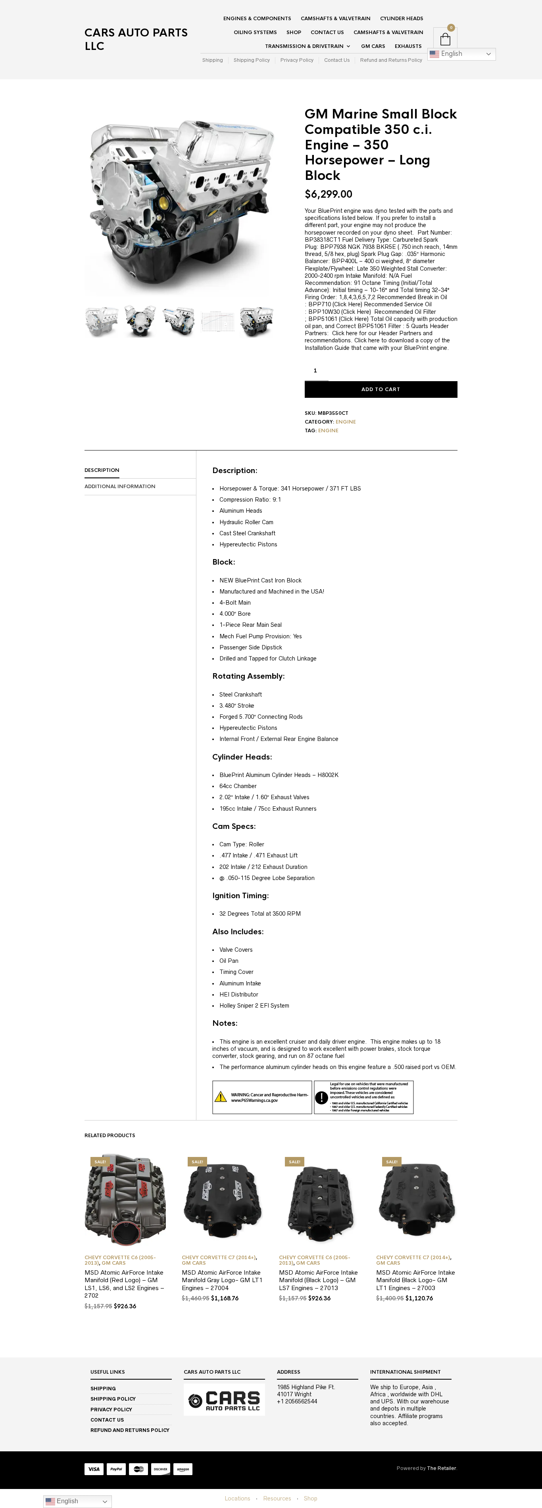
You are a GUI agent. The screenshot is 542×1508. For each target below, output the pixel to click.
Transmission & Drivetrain (304, 46)
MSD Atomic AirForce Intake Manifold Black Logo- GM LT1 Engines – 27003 (415, 1280)
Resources (277, 1498)
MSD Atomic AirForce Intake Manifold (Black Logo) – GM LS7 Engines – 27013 (318, 1280)
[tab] (140, 470)
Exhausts (408, 46)
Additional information (120, 486)
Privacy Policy (297, 60)
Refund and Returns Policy (391, 60)
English (450, 54)
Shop (293, 32)
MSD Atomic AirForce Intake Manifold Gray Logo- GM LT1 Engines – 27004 (222, 1280)
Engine (346, 422)
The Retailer (441, 1468)
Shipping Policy (252, 60)
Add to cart (380, 389)
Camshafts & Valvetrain (336, 18)
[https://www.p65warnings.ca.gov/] (313, 1097)
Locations (237, 1498)
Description (102, 470)
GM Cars (373, 46)
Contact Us (327, 32)
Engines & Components (257, 18)
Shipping (212, 60)
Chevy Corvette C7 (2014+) (219, 1257)
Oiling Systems (255, 32)
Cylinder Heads (401, 18)
